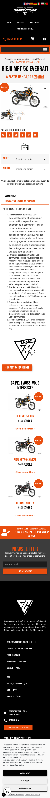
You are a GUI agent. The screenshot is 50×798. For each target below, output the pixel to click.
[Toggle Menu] (45, 49)
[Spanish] (31, 3)
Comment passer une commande (19, 648)
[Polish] (42, 3)
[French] (24, 3)
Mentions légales (14, 696)
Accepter (25, 773)
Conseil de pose (13, 668)
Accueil (10, 22)
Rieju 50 (35, 59)
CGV (8, 677)
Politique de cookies (16, 795)
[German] (35, 3)
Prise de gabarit (13, 655)
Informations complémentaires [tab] (20, 201)
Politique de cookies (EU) (17, 683)
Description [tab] (10, 195)
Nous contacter (35, 22)
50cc (27, 59)
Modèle (6, 168)
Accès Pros (21, 22)
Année (6, 158)
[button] (3, 134)
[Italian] (39, 3)
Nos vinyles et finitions (16, 661)
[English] (28, 3)
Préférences (25, 788)
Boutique (18, 59)
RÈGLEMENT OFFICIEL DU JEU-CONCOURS (21, 642)
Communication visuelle (25, 29)
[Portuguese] (46, 3)
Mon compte (12, 690)
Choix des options (25, 429)
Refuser (25, 780)
